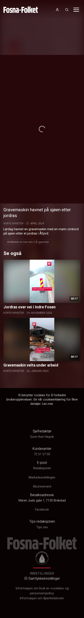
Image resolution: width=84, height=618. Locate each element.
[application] (42, 129)
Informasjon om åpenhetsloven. (42, 598)
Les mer (47, 404)
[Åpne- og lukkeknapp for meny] (76, 9)
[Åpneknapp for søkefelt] (66, 9)
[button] (42, 129)
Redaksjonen (42, 468)
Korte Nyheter (13, 223)
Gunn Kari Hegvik (42, 437)
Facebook (42, 509)
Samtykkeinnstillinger (44, 578)
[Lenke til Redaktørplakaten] (42, 557)
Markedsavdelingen (42, 477)
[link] (20, 10)
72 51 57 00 (42, 454)
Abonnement (42, 486)
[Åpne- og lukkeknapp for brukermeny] (57, 9)
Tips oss (42, 527)
